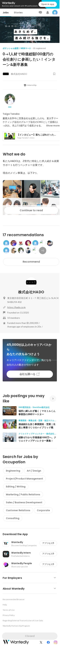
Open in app (47, 4)
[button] (31, 534)
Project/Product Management (24, 478)
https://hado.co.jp (16, 307)
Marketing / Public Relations (23, 494)
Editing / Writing (15, 486)
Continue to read (31, 210)
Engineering (13, 470)
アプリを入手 (48, 543)
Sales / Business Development (24, 502)
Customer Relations (18, 510)
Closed (30, 636)
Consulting (12, 518)
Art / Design (34, 470)
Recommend (31, 262)
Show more (53, 125)
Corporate (43, 510)
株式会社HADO (31, 292)
